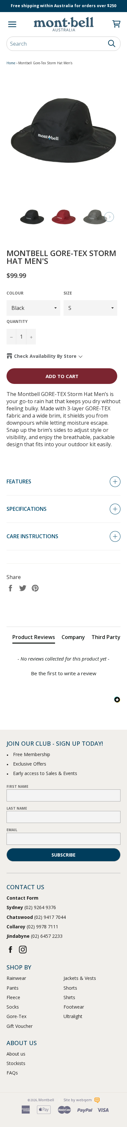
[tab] (33, 638)
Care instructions (32, 536)
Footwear (74, 1007)
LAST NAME (17, 808)
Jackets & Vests (80, 978)
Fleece (13, 997)
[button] (63, 672)
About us (16, 1054)
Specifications (27, 508)
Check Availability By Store (45, 356)
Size (68, 293)
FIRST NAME (17, 786)
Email (12, 830)
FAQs (12, 1073)
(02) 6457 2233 (35, 936)
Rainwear (16, 978)
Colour (15, 293)
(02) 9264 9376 (31, 907)
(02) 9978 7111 (32, 926)
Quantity (17, 321)
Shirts (69, 997)
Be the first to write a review (63, 673)
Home (11, 63)
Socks (13, 1007)
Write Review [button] (64, 611)
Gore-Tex (16, 1016)
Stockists (16, 1063)
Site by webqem (78, 1099)
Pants (13, 988)
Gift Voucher (20, 1026)
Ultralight (73, 1016)
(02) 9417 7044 (36, 917)
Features (19, 481)
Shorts (70, 988)
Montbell (46, 1099)
